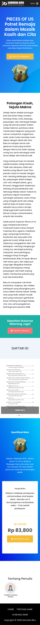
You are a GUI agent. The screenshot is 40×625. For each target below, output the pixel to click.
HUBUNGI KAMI (20, 614)
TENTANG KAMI (24, 609)
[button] (3, 387)
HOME (11, 609)
